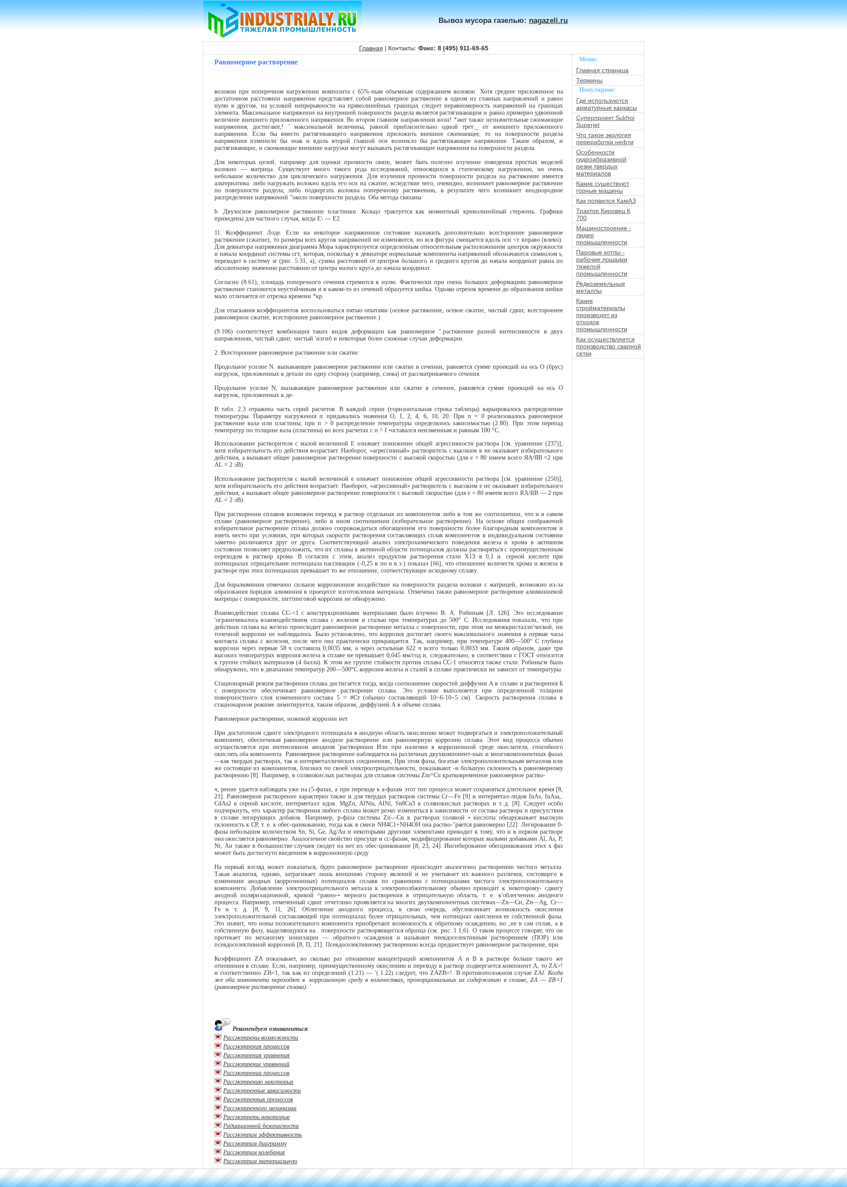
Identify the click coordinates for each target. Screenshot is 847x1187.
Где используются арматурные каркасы (606, 104)
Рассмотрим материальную (260, 1161)
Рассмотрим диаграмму (255, 1143)
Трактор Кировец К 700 (603, 214)
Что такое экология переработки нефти (604, 138)
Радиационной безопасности (261, 1126)
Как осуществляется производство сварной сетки (608, 346)
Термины (589, 80)
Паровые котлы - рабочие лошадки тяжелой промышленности (601, 263)
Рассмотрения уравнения (256, 1055)
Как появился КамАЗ (606, 200)
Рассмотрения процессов (256, 1046)
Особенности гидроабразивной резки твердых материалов (601, 163)
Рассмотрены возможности (260, 1037)
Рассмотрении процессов (256, 1073)
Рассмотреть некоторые (256, 1117)
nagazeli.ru (548, 20)
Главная (371, 48)
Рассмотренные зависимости (262, 1090)
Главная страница (602, 70)
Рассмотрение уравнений (256, 1064)
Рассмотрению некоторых (258, 1081)
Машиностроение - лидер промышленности (603, 235)
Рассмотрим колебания (254, 1152)
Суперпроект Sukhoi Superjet (605, 121)
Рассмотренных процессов (258, 1099)
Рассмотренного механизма (259, 1108)
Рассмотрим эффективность (262, 1134)
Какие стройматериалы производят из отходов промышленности (601, 315)
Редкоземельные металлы (600, 287)
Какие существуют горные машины (602, 187)
